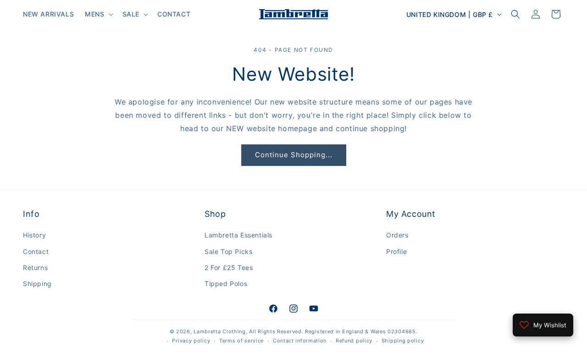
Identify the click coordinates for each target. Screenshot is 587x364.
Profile (396, 251)
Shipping (37, 283)
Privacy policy (191, 340)
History (34, 235)
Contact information (300, 340)
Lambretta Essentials (238, 235)
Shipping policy (403, 340)
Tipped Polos (226, 283)
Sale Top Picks (228, 251)
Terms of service (241, 340)
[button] (97, 14)
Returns (35, 267)
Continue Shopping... (293, 154)
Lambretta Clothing (220, 331)
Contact (36, 251)
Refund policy (354, 340)
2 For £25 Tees (229, 267)
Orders (397, 235)
